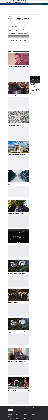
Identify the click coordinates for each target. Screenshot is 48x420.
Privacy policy (25, 412)
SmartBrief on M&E (20, 14)
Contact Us (33, 414)
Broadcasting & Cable (14, 19)
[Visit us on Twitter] (36, 2)
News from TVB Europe (34, 14)
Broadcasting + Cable (17, 0)
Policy (11, 16)
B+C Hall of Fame (14, 14)
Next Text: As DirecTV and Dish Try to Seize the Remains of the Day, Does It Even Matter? (35, 90)
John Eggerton (10, 19)
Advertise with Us (26, 414)
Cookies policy (33, 412)
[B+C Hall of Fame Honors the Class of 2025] (35, 79)
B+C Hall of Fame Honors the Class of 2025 (35, 81)
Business (9, 16)
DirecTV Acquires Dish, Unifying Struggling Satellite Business (35, 87)
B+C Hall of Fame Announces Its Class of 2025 (35, 84)
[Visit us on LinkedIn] (37, 2)
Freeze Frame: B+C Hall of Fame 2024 (35, 93)
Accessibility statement (10, 414)
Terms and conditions (10, 412)
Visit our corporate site (35, 407)
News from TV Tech (27, 14)
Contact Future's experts (19, 412)
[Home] (8, 4)
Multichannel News (23, 0)
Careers (17, 414)
